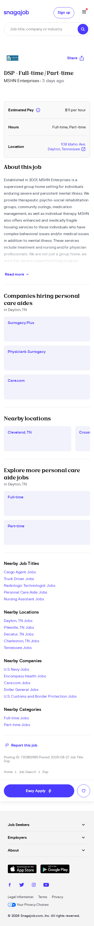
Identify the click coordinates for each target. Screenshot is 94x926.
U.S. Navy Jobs (16, 669)
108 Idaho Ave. (67, 147)
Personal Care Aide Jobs (25, 592)
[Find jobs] (83, 29)
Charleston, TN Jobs (21, 641)
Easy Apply (39, 791)
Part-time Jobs (17, 725)
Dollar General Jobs (21, 690)
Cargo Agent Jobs (20, 572)
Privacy (57, 897)
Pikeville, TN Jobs (19, 627)
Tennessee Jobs (18, 648)
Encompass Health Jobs (25, 676)
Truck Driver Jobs (19, 579)
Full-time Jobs (16, 718)
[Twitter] (21, 885)
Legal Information (21, 897)
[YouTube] (46, 885)
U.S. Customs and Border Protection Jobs (40, 696)
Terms (42, 897)
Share (72, 58)
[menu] (84, 13)
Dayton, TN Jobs (18, 621)
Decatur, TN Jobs (19, 634)
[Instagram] (34, 885)
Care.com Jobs (17, 683)
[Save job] (83, 790)
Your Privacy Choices (33, 904)
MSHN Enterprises (21, 81)
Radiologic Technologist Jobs (29, 586)
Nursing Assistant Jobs (24, 599)
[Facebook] (10, 885)
